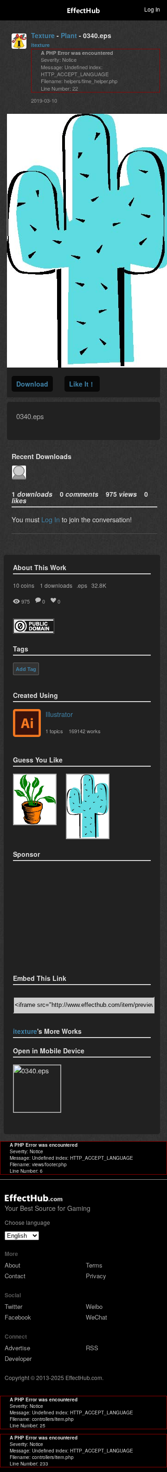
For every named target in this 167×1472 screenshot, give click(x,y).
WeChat (96, 1317)
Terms (94, 1265)
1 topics (54, 731)
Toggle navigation (11, 9)
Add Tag (26, 669)
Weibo (94, 1306)
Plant (69, 35)
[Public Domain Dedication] (33, 631)
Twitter (13, 1306)
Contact (15, 1275)
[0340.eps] (87, 806)
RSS (92, 1347)
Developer (18, 1358)
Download (32, 383)
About (12, 1265)
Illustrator (59, 714)
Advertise (17, 1347)
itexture (40, 44)
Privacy (96, 1275)
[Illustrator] (27, 724)
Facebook (18, 1317)
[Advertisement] (59, 914)
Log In (50, 519)
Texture (43, 35)
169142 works (85, 731)
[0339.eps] (35, 799)
